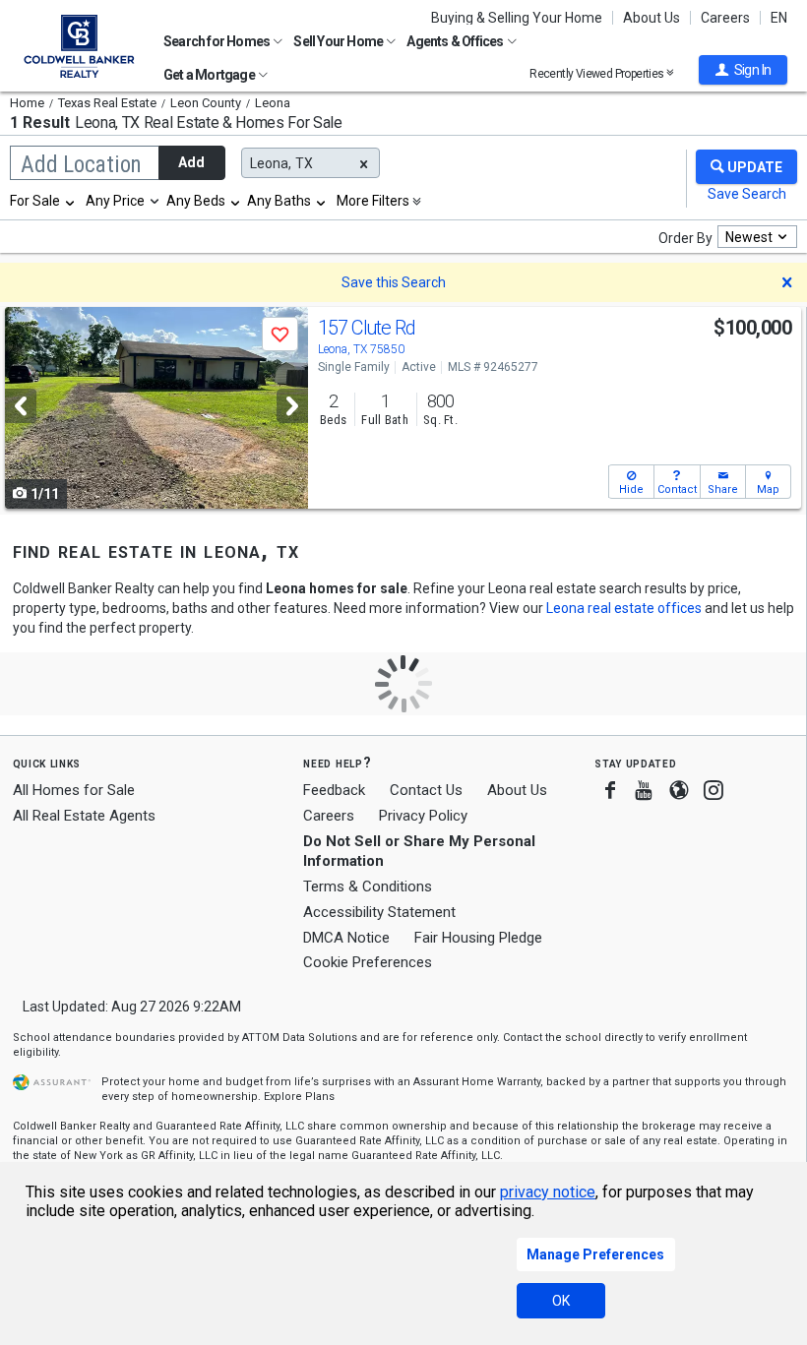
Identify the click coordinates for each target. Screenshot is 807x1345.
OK (561, 1301)
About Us (651, 18)
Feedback (334, 790)
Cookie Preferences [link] (367, 962)
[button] (743, 70)
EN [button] (779, 18)
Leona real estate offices (624, 608)
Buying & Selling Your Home (516, 18)
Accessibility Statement (379, 912)
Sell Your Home (339, 41)
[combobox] (43, 200)
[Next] (292, 406)
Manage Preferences (595, 1254)
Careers (725, 18)
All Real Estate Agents (84, 816)
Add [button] (191, 162)
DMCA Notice (346, 938)
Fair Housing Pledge (478, 938)
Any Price (115, 201)
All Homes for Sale (74, 790)
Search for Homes (217, 41)
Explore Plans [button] (299, 1096)
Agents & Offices (455, 41)
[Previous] (20, 406)
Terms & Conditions (367, 886)
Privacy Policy (423, 816)
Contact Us (426, 790)
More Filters (373, 201)
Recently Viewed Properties (597, 73)
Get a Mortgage (210, 75)
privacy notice (547, 1192)
